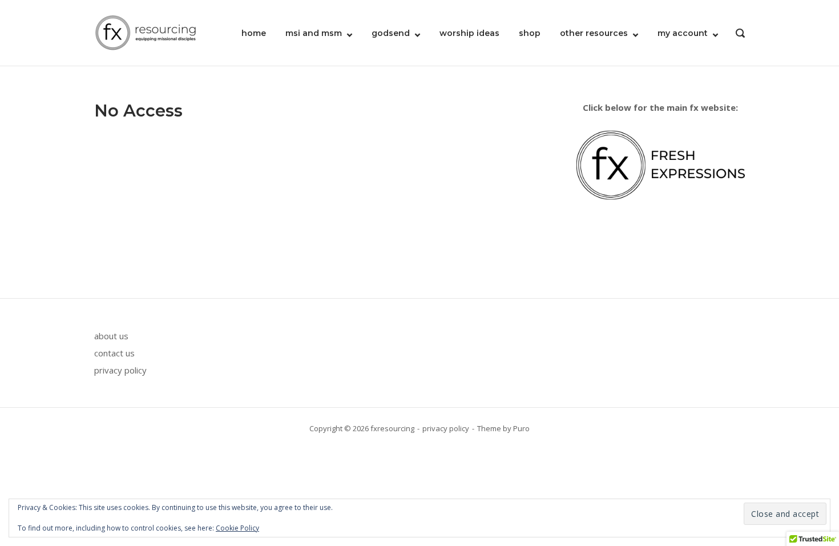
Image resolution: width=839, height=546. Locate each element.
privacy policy (120, 370)
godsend (391, 33)
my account (683, 33)
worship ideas (469, 33)
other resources (594, 33)
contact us (114, 353)
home (253, 33)
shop (529, 33)
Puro (521, 428)
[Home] (145, 32)
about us (111, 336)
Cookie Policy (237, 528)
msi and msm (313, 33)
